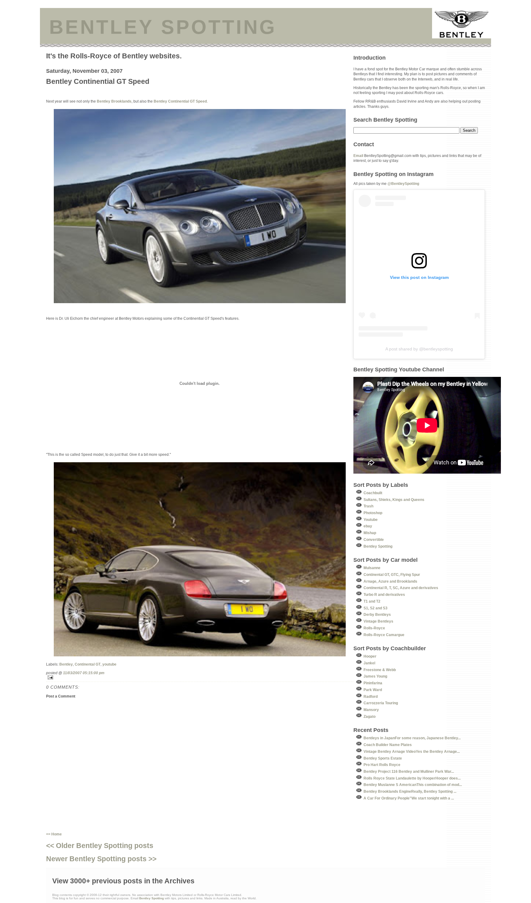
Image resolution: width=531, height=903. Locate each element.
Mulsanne (372, 568)
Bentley (66, 664)
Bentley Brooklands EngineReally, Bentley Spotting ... (410, 791)
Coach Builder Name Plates (388, 745)
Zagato (370, 716)
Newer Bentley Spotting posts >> (101, 859)
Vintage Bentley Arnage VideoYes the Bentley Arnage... (412, 751)
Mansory (371, 710)
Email (358, 156)
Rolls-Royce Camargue (384, 635)
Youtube (371, 520)
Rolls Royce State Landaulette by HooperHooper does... (412, 778)
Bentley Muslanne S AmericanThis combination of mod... (413, 785)
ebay (368, 526)
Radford (371, 696)
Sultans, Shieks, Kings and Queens (394, 500)
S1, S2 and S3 (375, 608)
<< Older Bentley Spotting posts (99, 846)
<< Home (54, 834)
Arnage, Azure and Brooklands (390, 581)
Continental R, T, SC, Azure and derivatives (401, 588)
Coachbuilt (373, 493)
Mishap (370, 533)
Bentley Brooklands (114, 101)
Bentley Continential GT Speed (180, 101)
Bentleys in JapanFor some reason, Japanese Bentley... (412, 738)
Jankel (369, 663)
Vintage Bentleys (378, 621)
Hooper (370, 656)
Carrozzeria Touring (381, 703)
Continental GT (87, 664)
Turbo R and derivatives (384, 594)
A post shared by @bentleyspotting (419, 348)
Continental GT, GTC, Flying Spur (392, 575)
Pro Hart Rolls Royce (382, 765)
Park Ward (373, 690)
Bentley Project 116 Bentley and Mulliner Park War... (409, 771)
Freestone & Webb (380, 670)
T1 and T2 (372, 601)
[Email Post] (199, 677)
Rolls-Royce (374, 628)
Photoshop (373, 513)
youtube (109, 664)
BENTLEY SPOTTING (163, 27)
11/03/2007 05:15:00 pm (83, 673)
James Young (375, 676)
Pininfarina (373, 683)
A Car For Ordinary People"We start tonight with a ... (409, 798)
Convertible (374, 539)
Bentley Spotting (378, 546)
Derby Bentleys (377, 614)
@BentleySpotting (403, 184)
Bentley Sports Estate (383, 758)
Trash (368, 506)
